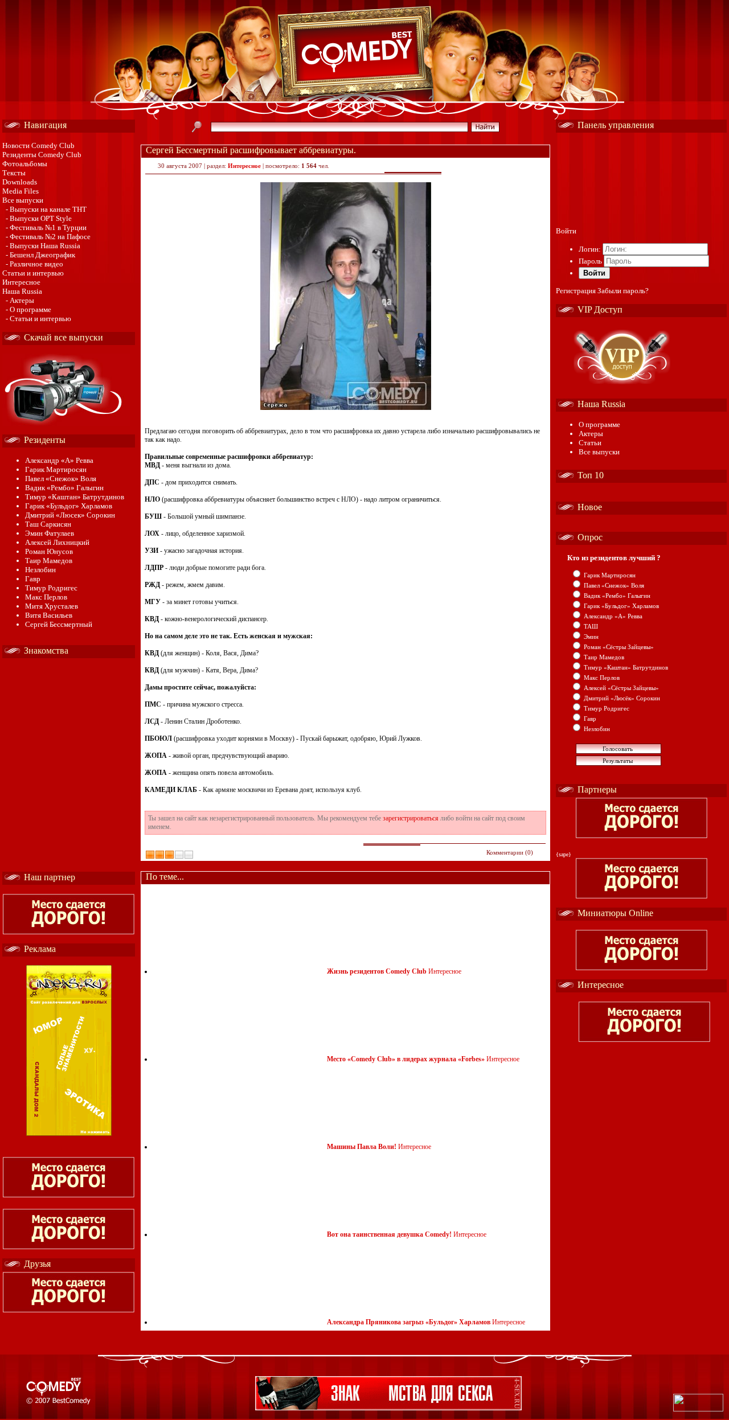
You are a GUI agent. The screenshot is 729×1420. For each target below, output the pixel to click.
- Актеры (20, 300)
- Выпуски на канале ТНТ (46, 209)
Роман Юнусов (49, 551)
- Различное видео (34, 264)
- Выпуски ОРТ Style (39, 218)
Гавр (32, 578)
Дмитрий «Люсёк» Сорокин (622, 698)
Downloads (19, 182)
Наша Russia (22, 291)
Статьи (590, 442)
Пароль (590, 261)
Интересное (21, 282)
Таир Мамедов (48, 560)
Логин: (590, 249)
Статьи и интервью (33, 273)
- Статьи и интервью (38, 318)
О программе (599, 424)
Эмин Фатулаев (49, 533)
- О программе (28, 309)
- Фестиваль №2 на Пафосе (48, 236)
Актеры (591, 433)
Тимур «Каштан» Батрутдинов (74, 497)
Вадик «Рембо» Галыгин (64, 487)
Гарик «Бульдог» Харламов (68, 506)
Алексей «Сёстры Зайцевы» (621, 687)
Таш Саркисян (48, 524)
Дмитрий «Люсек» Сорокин (70, 515)
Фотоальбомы (24, 163)
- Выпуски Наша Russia (43, 245)
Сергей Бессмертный (58, 624)
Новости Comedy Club (38, 145)
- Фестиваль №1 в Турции (46, 227)
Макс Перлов (46, 597)
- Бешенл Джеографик (40, 255)
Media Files (20, 191)
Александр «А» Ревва (59, 460)
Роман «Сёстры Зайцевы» (619, 646)
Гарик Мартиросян (56, 469)
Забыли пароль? (623, 290)
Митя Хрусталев (51, 606)
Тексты (14, 173)
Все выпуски (22, 200)
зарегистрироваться (411, 818)
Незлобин (40, 569)
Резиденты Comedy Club (41, 154)
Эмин (591, 636)
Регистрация (576, 290)
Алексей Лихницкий (57, 542)
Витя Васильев (48, 615)
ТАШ (591, 626)
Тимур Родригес (51, 588)
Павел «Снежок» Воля (60, 478)
